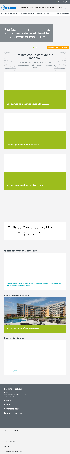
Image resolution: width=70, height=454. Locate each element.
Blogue (46, 14)
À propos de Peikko (27, 8)
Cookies (6, 446)
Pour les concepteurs (26, 14)
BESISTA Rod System (10, 396)
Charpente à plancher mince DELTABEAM (15, 394)
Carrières (60, 8)
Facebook (5, 419)
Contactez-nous (63, 14)
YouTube (9, 419)
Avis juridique (7, 435)
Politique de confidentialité (11, 430)
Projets (39, 14)
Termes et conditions (10, 441)
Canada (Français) (63, 2)
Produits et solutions (9, 14)
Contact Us (14, 419)
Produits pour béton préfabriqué (12, 393)
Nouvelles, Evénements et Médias (45, 8)
